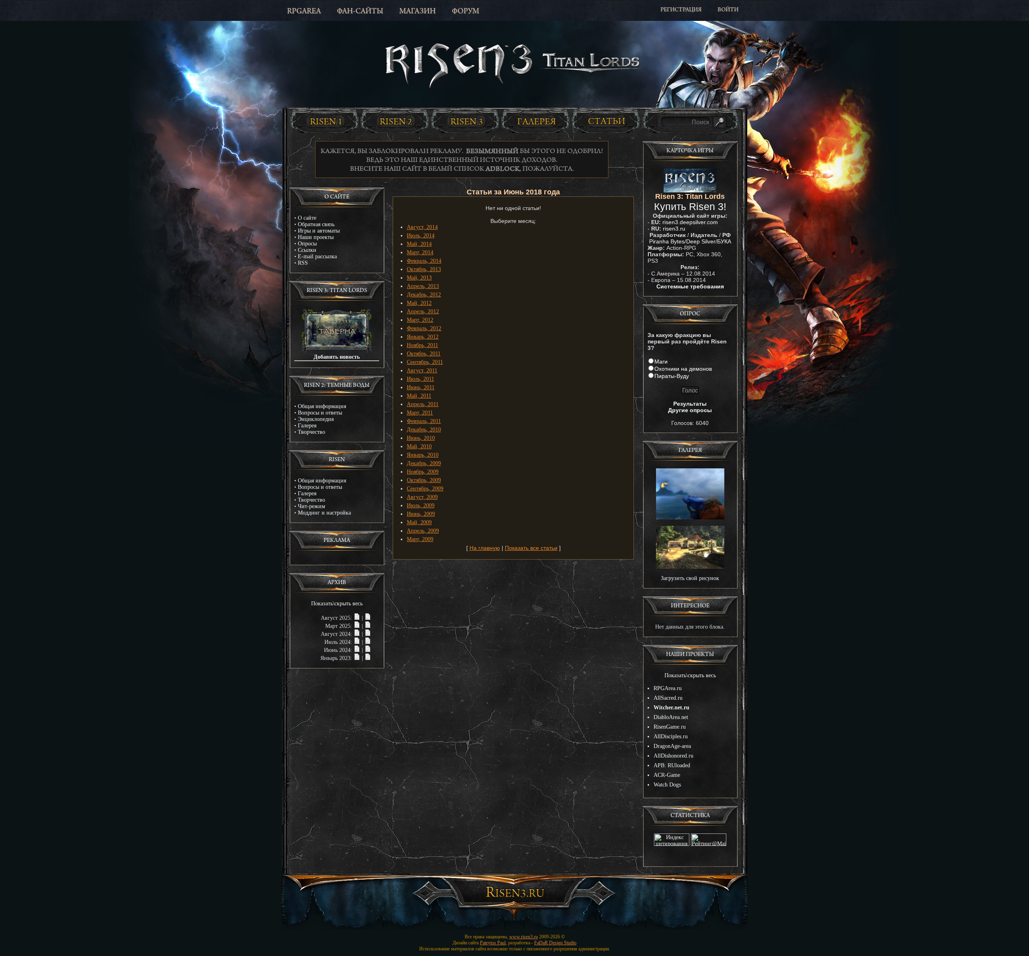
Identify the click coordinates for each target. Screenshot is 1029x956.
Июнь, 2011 (421, 387)
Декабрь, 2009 (424, 463)
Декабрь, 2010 (424, 430)
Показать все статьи (531, 548)
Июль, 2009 (421, 506)
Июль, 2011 (420, 379)
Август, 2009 (422, 497)
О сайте (307, 218)
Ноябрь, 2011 (422, 345)
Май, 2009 (419, 522)
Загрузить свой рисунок (690, 578)
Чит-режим (311, 506)
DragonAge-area (672, 746)
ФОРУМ (465, 12)
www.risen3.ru (523, 937)
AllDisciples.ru (671, 736)
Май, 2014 (419, 244)
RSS (303, 263)
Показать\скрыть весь (337, 604)
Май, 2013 (419, 278)
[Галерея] (537, 122)
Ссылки (307, 250)
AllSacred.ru (668, 698)
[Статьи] (607, 121)
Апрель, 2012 (423, 311)
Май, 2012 (419, 303)
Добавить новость (337, 357)
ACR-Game (667, 775)
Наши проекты (316, 237)
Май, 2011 (419, 396)
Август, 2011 (422, 371)
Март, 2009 (420, 539)
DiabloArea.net (671, 717)
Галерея (307, 426)
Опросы (307, 244)
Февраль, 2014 (424, 261)
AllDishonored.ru (673, 756)
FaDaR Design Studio (555, 943)
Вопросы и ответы (320, 413)
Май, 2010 (419, 446)
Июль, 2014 (421, 236)
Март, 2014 (420, 252)
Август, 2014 (422, 227)
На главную (484, 548)
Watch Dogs (667, 785)
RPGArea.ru (668, 688)
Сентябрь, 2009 (425, 489)
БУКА (724, 241)
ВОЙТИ (727, 10)
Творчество (311, 432)
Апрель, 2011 (423, 404)
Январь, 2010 (423, 455)
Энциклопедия (316, 419)
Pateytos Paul (493, 943)
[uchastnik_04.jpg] (690, 518)
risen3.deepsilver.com (690, 222)
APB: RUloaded (672, 765)
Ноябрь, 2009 (423, 472)
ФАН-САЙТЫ (360, 12)
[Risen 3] (466, 122)
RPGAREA (304, 12)
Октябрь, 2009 (424, 480)
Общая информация (322, 406)
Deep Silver (700, 241)
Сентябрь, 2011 (425, 362)
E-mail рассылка (317, 256)
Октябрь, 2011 (424, 354)
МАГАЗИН (417, 12)
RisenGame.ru (670, 727)
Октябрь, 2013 (424, 269)
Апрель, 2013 (423, 286)
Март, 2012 (420, 320)
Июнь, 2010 (421, 438)
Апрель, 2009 (423, 531)
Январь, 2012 (423, 337)
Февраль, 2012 (424, 328)
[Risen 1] (325, 121)
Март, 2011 (420, 413)
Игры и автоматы (319, 231)
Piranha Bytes (667, 241)
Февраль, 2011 (424, 421)
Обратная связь (316, 224)
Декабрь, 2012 (424, 295)
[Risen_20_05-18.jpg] (690, 567)
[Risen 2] (396, 121)
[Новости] (357, 618)
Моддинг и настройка (324, 513)
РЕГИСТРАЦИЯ (680, 10)
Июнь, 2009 (421, 514)
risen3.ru (674, 228)
